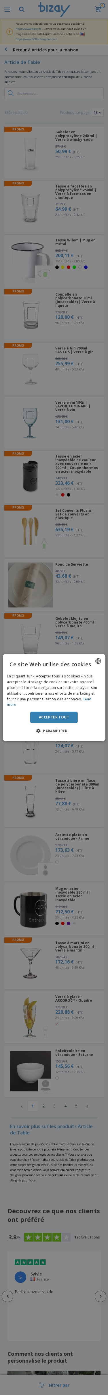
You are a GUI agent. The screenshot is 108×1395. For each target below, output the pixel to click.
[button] (54, 730)
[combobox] (98, 661)
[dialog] (54, 697)
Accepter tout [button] (54, 717)
